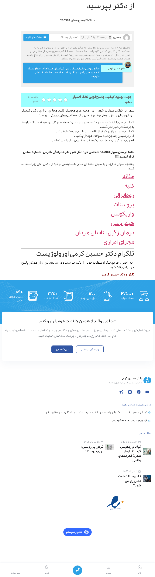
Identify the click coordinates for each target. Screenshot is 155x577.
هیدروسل (122, 223)
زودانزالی (123, 195)
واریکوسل (122, 214)
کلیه (129, 186)
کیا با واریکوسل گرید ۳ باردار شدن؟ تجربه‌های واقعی (129, 454)
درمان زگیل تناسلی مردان (104, 233)
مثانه (128, 177)
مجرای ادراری (119, 242)
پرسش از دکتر (60, 115)
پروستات (124, 205)
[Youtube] (147, 392)
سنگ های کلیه (34, 37)
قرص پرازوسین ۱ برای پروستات (92, 449)
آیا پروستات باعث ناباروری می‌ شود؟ (129, 481)
